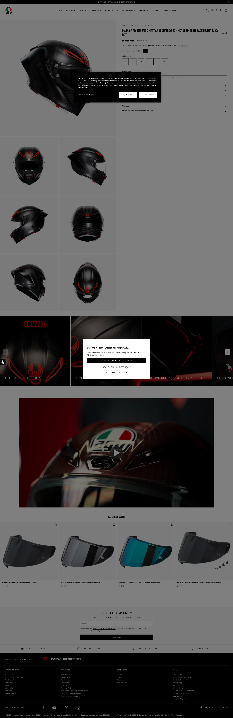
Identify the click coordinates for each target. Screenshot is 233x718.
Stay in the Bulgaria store (116, 367)
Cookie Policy (149, 85)
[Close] (146, 342)
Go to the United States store (116, 360)
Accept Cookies (148, 95)
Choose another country (116, 372)
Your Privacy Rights (87, 95)
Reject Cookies (128, 95)
